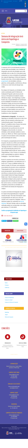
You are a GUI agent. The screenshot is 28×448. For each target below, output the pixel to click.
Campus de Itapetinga (9, 297)
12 (21, 247)
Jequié (6, 314)
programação (4, 81)
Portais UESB (7, 230)
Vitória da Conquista (9, 317)
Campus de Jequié (8, 299)
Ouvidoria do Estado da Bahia (14, 406)
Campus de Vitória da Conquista (11, 302)
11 (20, 247)
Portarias (7, 285)
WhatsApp (16, 220)
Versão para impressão (7, 215)
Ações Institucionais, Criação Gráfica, (14, 366)
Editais (6, 282)
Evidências (7, 287)
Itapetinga (7, 312)
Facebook (10, 220)
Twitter (4, 220)
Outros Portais (20, 230)
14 (24, 247)
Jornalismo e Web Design (14, 367)
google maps (14, 377)
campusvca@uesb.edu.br (14, 415)
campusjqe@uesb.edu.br (14, 394)
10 (18, 247)
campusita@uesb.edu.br (14, 374)
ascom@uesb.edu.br (14, 388)
